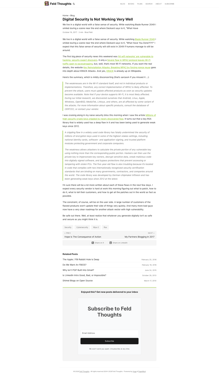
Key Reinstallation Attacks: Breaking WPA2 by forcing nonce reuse (116, 67)
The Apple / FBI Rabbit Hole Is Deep (81, 259)
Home (65, 15)
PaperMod (142, 371)
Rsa (105, 227)
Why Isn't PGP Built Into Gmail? (78, 270)
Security (68, 227)
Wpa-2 (96, 227)
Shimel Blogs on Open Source (78, 280)
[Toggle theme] (73, 4)
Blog (72, 15)
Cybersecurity (82, 227)
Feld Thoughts (60, 4)
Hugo (134, 371)
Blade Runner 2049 (145, 39)
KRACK (110, 71)
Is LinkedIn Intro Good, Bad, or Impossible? (84, 275)
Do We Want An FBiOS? (74, 264)
